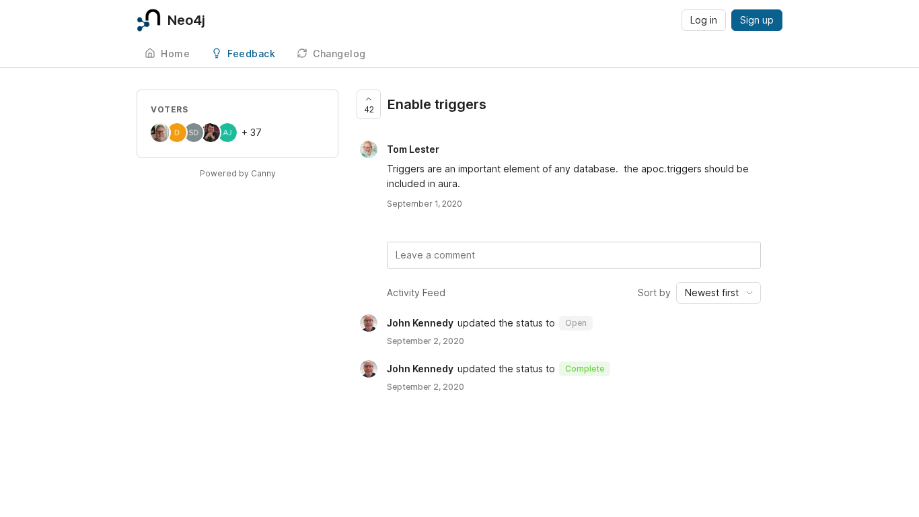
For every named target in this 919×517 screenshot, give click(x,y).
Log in (703, 20)
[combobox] (718, 293)
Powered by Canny (238, 173)
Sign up (757, 20)
